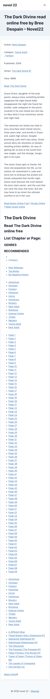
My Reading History (18, 274)
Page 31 (12, 439)
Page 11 (12, 370)
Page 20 (12, 401)
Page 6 (12, 352)
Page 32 (12, 443)
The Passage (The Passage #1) (24, 649)
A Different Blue (16, 632)
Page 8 (12, 359)
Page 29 (12, 432)
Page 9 (12, 363)
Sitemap (35, 691)
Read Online (10, 674)
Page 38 (12, 463)
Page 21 (12, 404)
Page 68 (12, 568)
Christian (13, 285)
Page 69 (12, 571)
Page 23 (12, 411)
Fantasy (9, 55)
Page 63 (12, 550)
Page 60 (12, 540)
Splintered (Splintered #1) (21, 639)
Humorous (13, 299)
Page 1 (11, 335)
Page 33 (12, 446)
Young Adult (21, 52)
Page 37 (12, 460)
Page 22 (12, 408)
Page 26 (12, 422)
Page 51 (12, 509)
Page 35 (12, 453)
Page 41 (12, 474)
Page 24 (12, 415)
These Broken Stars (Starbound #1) (26, 635)
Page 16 (12, 387)
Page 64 (12, 554)
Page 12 (12, 373)
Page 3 (12, 342)
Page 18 (12, 394)
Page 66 (12, 561)
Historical (13, 292)
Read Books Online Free (16, 203)
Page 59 (12, 537)
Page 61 (12, 544)
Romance (13, 310)
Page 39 (12, 467)
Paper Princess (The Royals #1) (24, 653)
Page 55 (12, 523)
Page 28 (12, 429)
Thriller (12, 317)
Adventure (13, 282)
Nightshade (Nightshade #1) (23, 642)
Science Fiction (16, 313)
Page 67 (12, 564)
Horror (11, 296)
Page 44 (12, 484)
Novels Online (38, 203)
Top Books (13, 271)
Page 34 (12, 450)
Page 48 (12, 498)
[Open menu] (44, 5)
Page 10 (12, 366)
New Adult (13, 306)
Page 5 (12, 349)
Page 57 (12, 530)
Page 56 (12, 526)
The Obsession (16, 646)
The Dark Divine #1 (21, 71)
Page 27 (12, 425)
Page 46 (12, 491)
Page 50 (12, 505)
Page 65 (12, 558)
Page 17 (12, 390)
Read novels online (15, 207)
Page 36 (12, 457)
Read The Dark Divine (15, 86)
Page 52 (12, 512)
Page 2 (12, 338)
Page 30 (12, 436)
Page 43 (12, 481)
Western (12, 320)
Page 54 (12, 519)
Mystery (12, 303)
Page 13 (12, 377)
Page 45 (12, 488)
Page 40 (12, 470)
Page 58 (12, 533)
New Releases (15, 267)
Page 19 (12, 397)
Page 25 (12, 418)
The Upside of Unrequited (21, 663)
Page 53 (12, 516)
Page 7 (12, 356)
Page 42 (12, 477)
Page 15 (12, 383)
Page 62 (12, 547)
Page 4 (12, 345)
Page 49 (12, 502)
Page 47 (12, 495)
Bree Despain (19, 44)
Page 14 (12, 380)
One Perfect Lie (16, 667)
